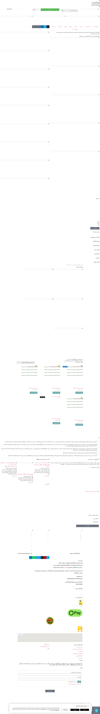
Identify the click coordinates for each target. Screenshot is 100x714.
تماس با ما (60, 26)
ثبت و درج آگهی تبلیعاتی (44, 646)
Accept (84, 709)
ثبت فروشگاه (46, 644)
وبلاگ (65, 26)
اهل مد (77, 530)
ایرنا (45, 530)
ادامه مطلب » (30, 482)
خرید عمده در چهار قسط (11, 466)
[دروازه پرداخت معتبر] (80, 604)
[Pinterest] (45, 557)
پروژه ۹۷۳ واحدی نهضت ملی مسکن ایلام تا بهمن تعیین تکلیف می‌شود (41, 548)
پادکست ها (93, 438)
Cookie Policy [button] (43, 709)
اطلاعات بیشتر (56, 423)
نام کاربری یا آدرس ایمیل (76, 672)
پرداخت (75, 26)
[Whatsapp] (33, 557)
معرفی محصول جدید (93, 443)
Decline (75, 709)
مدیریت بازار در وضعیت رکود (91, 454)
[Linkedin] (42, 26)
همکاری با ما (75, 29)
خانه (82, 264)
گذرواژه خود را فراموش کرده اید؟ (74, 683)
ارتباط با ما (80, 658)
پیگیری (70, 26)
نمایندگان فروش (79, 655)
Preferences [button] (57, 710)
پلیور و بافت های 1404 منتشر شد (25, 474)
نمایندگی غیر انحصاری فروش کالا (90, 440)
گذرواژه (79, 677)
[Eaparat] (39, 26)
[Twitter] (39, 557)
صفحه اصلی (95, 26)
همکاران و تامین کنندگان (77, 653)
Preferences (65, 709)
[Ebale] (36, 26)
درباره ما (53, 26)
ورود (79, 681)
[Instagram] (48, 26)
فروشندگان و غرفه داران (77, 649)
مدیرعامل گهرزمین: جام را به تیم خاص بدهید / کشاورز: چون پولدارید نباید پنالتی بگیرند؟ (40, 537)
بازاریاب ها (80, 651)
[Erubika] (33, 26)
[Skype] (48, 557)
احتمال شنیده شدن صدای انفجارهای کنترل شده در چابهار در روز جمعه (40, 544)
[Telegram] (45, 26)
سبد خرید (81, 26)
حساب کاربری (88, 26)
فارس (28, 530)
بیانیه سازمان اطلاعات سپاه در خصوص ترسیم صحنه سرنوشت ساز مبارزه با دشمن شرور (25, 547)
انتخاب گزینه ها (79, 392)
